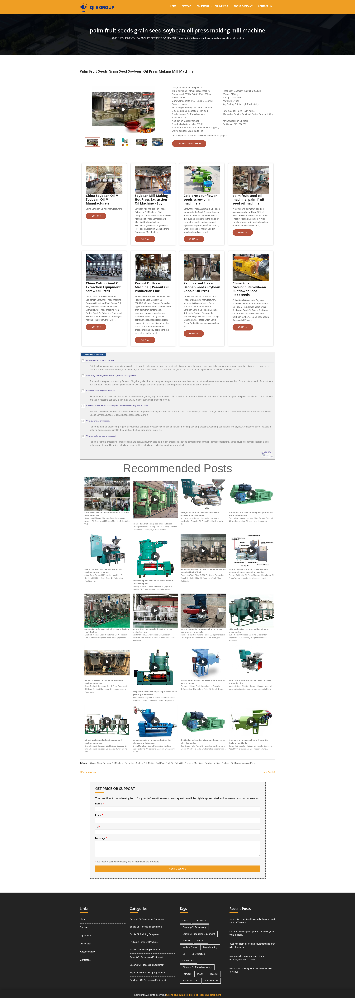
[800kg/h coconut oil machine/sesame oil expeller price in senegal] (203, 494)
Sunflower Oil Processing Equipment (148, 980)
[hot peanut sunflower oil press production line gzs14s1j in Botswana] (155, 667)
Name (99, 803)
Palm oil (179, 763)
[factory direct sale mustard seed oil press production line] (155, 611)
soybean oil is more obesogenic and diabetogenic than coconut (247, 958)
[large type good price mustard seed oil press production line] (251, 662)
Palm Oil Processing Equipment (156, 38)
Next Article (268, 772)
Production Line (212, 763)
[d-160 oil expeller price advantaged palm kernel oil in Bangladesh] (203, 722)
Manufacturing (210, 947)
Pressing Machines (193, 763)
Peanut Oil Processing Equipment (146, 957)
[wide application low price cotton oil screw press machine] (251, 611)
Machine (201, 940)
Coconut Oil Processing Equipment (147, 919)
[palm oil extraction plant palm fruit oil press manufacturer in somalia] (203, 611)
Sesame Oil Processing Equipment (147, 965)
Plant (199, 974)
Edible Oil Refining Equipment (144, 934)
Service (186, 6)
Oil (183, 954)
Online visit (221, 6)
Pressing (213, 974)
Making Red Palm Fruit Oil (160, 763)
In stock (186, 940)
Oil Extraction (198, 954)
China (93, 763)
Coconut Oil (200, 920)
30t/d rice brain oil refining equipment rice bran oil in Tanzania (252, 945)
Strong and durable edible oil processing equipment (193, 995)
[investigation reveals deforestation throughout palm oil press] (203, 662)
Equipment (203, 6)
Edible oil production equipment (198, 934)
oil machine (188, 960)
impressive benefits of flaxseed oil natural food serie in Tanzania (252, 921)
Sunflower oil (211, 980)
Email (99, 815)
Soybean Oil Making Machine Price (238, 763)
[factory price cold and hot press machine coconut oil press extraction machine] (251, 551)
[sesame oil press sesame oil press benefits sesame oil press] (155, 556)
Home (173, 6)
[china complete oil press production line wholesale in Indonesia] (155, 722)
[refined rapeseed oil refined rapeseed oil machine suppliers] (107, 662)
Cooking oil (141, 763)
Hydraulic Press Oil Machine (144, 942)
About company (243, 6)
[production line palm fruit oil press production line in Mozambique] (251, 494)
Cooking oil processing (194, 927)
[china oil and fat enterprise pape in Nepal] (155, 499)
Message (101, 838)
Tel (97, 826)
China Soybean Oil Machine (110, 763)
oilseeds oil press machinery (197, 967)
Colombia (129, 763)
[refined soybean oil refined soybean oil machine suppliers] (107, 722)
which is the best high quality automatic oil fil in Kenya (251, 970)
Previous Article (89, 772)
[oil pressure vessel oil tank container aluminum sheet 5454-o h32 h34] (203, 551)
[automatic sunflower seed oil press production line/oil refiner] (107, 611)
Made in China (189, 947)
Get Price (96, 216)
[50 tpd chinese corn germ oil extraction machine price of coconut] (107, 551)
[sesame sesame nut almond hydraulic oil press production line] (107, 494)
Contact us (265, 6)
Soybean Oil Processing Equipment (147, 972)
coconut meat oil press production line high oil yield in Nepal (252, 933)
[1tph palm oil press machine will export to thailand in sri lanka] (251, 722)
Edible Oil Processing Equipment (146, 927)
